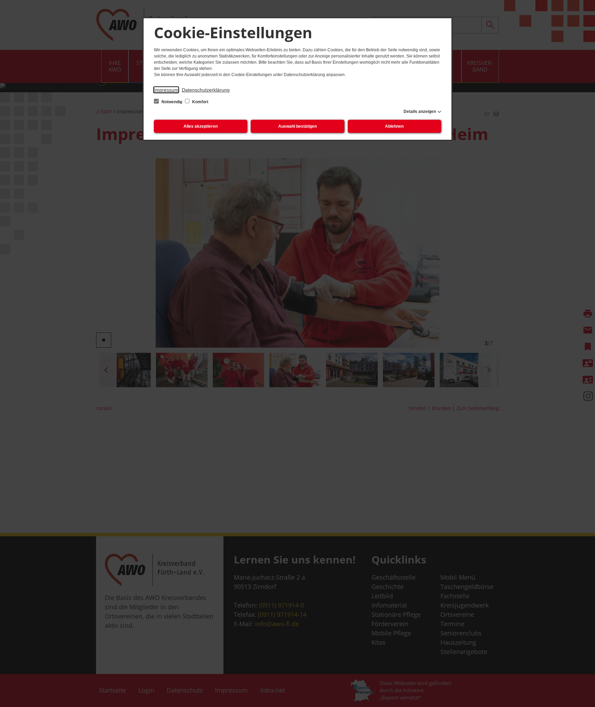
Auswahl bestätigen (297, 126)
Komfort (199, 101)
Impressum (166, 90)
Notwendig (171, 101)
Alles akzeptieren (201, 126)
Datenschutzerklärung (206, 90)
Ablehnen (394, 126)
